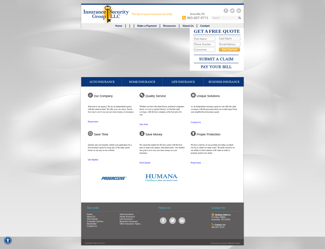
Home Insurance (127, 217)
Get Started (93, 160)
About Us (91, 217)
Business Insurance (129, 221)
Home (89, 214)
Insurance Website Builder (230, 243)
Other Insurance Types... (131, 224)
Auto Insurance (127, 214)
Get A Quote (144, 163)
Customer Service (95, 221)
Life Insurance (126, 219)
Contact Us (196, 122)
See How (143, 124)
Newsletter (92, 224)
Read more (93, 122)
